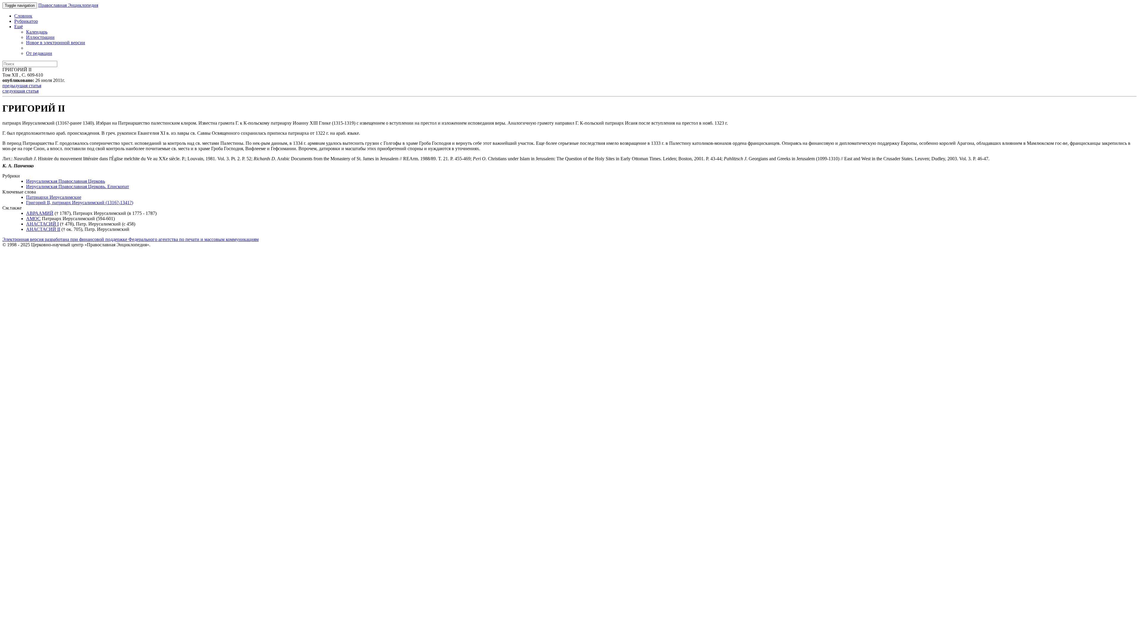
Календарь (36, 31)
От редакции (39, 53)
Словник (23, 15)
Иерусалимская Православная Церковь (65, 181)
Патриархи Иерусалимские (53, 197)
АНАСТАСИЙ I (42, 223)
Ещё (18, 26)
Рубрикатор (26, 21)
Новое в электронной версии (55, 42)
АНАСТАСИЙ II (43, 229)
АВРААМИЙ (39, 213)
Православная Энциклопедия (68, 5)
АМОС (33, 218)
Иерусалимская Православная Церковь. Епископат (77, 186)
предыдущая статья (21, 85)
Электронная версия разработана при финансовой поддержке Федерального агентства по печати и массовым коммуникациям (130, 239)
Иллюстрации (40, 37)
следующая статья (20, 90)
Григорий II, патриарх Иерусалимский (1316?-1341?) (79, 202)
